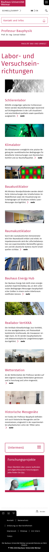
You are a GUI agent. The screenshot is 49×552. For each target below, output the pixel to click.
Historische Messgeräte (21, 412)
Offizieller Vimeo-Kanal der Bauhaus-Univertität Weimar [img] (13, 513)
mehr (22, 116)
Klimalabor (13, 145)
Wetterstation (15, 370)
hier (22, 472)
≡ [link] (46, 2)
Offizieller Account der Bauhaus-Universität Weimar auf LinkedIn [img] (8, 513)
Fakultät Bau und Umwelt (33, 44)
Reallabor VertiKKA (18, 323)
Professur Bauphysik (16, 31)
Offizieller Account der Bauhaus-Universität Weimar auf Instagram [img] (2, 513)
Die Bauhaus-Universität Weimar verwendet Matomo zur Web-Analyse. (24, 544)
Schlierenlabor (15, 100)
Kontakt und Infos (13, 20)
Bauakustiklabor (16, 186)
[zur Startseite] (12, 3)
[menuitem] (32, 11)
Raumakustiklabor (18, 231)
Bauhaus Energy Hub (19, 278)
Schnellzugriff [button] (10, 10)
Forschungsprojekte (22, 459)
